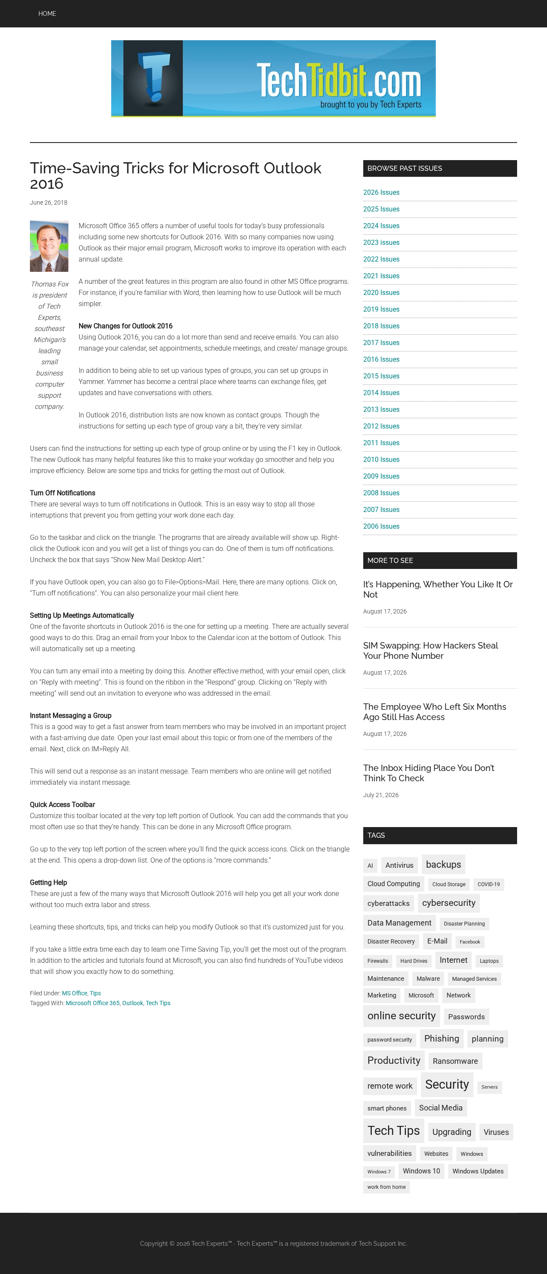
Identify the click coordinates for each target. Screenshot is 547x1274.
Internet (454, 960)
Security (447, 1084)
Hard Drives (413, 961)
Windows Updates (478, 1171)
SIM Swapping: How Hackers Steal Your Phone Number (430, 650)
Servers (490, 1087)
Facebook (470, 942)
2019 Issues (381, 309)
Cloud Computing (394, 884)
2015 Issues (381, 376)
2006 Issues (381, 526)
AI (370, 865)
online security (402, 1015)
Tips (95, 993)
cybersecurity (449, 903)
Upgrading (451, 1132)
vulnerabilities (390, 1153)
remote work (390, 1086)
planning (488, 1039)
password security (390, 1039)
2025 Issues (381, 209)
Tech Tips (158, 1003)
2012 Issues (381, 426)
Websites (436, 1153)
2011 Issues (381, 443)
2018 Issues (381, 326)
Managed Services (474, 979)
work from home (387, 1187)
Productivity (394, 1060)
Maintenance (386, 978)
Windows (472, 1154)
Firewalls (378, 961)
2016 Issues (381, 359)
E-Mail (437, 941)
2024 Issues (381, 226)
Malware (428, 978)
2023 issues (381, 242)
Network (459, 995)
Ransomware (455, 1061)
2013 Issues (381, 409)
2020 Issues (381, 293)
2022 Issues (381, 259)
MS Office (74, 993)
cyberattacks (389, 903)
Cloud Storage (448, 884)
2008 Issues (381, 493)
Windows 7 (379, 1172)
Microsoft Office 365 (93, 1003)
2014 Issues (381, 393)
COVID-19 (489, 884)
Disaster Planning (464, 924)
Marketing (382, 995)
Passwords (466, 1016)
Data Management (400, 923)
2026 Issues (381, 192)
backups (443, 864)
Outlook (132, 1003)
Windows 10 (421, 1171)
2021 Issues (381, 276)
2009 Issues (381, 476)
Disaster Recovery (391, 941)
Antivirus (399, 865)
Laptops (489, 961)
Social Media (441, 1107)
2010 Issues (381, 459)
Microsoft (421, 995)
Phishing (441, 1038)
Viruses (496, 1132)
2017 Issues (381, 343)
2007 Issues (381, 510)
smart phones (387, 1108)
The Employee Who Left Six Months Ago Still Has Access (434, 712)
